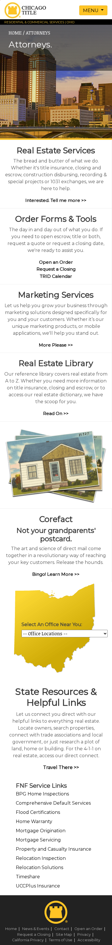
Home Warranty (34, 821)
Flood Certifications (38, 812)
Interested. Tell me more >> (55, 200)
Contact (64, 929)
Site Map (66, 934)
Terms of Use (63, 940)
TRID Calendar (56, 276)
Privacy (86, 934)
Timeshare (28, 876)
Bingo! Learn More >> (56, 574)
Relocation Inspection (41, 858)
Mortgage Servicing (38, 840)
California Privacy (30, 940)
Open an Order (56, 262)
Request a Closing (56, 269)
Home (13, 929)
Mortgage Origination (40, 830)
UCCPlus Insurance (38, 886)
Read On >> (56, 413)
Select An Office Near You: (52, 624)
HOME (15, 33)
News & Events (37, 929)
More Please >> (56, 345)
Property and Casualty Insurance (53, 849)
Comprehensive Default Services (53, 803)
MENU (91, 10)
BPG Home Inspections (42, 794)
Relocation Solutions (39, 867)
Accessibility (89, 940)
